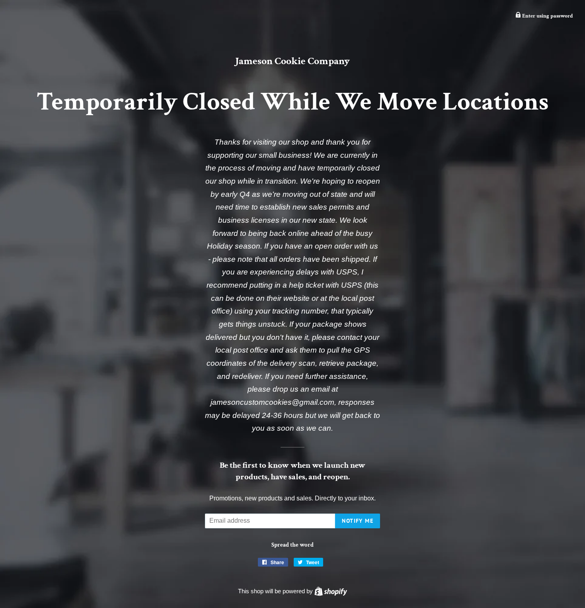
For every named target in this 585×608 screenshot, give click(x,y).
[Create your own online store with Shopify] (330, 591)
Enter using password (547, 16)
